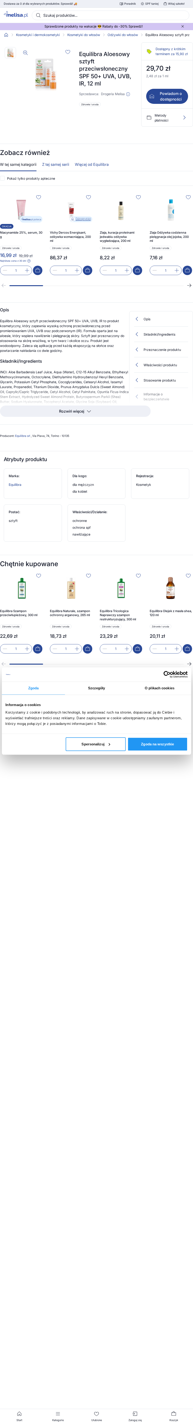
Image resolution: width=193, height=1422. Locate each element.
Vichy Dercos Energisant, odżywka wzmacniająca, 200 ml (70, 237)
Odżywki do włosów (123, 35)
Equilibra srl (23, 436)
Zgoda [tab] (33, 688)
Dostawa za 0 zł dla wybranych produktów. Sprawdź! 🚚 (40, 3)
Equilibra (15, 485)
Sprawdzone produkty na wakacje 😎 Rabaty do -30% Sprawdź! (93, 26)
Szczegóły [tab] (96, 688)
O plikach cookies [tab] (159, 688)
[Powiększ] (25, 53)
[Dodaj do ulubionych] (68, 52)
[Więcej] (184, 117)
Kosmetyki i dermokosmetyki (38, 35)
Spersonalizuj (92, 744)
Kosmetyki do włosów (83, 35)
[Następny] (189, 285)
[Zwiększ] (27, 270)
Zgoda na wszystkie (157, 744)
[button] (128, 94)
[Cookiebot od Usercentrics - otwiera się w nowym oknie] (167, 674)
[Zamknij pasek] (182, 26)
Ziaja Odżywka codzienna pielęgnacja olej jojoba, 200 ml (169, 237)
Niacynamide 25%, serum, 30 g (21, 235)
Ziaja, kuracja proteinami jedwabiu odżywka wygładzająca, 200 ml (117, 237)
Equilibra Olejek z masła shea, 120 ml (171, 613)
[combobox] (110, 15)
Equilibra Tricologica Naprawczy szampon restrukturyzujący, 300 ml (118, 615)
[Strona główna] (6, 35)
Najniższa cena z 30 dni (13, 260)
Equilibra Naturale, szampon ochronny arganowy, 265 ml (70, 613)
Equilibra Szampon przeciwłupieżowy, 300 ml (18, 613)
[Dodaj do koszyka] (37, 270)
